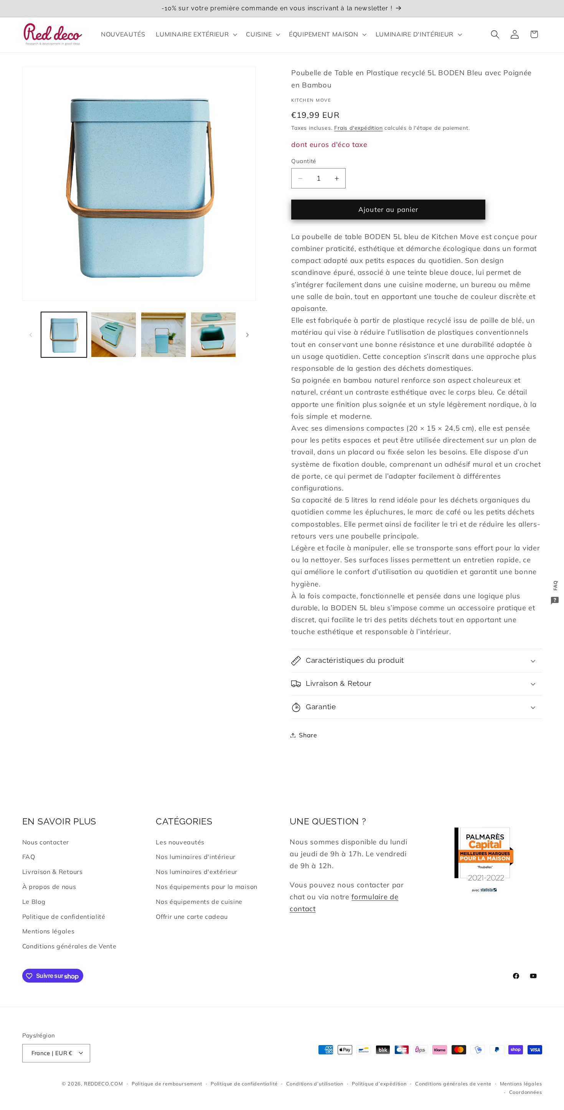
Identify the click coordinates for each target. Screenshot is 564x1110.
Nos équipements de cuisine (199, 901)
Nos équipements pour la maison (206, 886)
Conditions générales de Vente (69, 946)
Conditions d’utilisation (314, 1083)
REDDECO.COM (103, 1083)
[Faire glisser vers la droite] (247, 334)
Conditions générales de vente (453, 1083)
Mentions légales (48, 931)
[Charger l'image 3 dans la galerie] (163, 334)
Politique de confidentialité (64, 916)
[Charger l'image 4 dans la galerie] (213, 334)
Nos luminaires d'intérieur (196, 857)
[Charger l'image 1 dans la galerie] (63, 334)
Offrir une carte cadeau (192, 916)
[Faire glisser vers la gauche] (30, 334)
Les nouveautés (180, 842)
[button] (196, 34)
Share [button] (308, 735)
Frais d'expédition (358, 127)
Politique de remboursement (167, 1083)
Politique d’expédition (379, 1083)
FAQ (28, 857)
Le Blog (34, 901)
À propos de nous (49, 886)
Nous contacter (45, 842)
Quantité (303, 161)
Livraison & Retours (52, 872)
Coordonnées (525, 1092)
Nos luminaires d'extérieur (196, 872)
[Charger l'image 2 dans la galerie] (113, 334)
